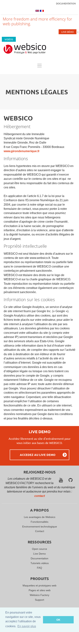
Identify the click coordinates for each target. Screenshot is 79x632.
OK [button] (58, 619)
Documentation (66, 3)
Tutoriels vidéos (39, 563)
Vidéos (9, 39)
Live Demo (39, 553)
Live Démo (67, 31)
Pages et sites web (40, 590)
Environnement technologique (39, 526)
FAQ (39, 567)
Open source (39, 548)
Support (39, 599)
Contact (39, 531)
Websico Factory (39, 595)
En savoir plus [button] (26, 626)
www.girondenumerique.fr (22, 151)
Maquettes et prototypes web (39, 585)
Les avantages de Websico (39, 517)
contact (39, 495)
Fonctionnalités (39, 521)
